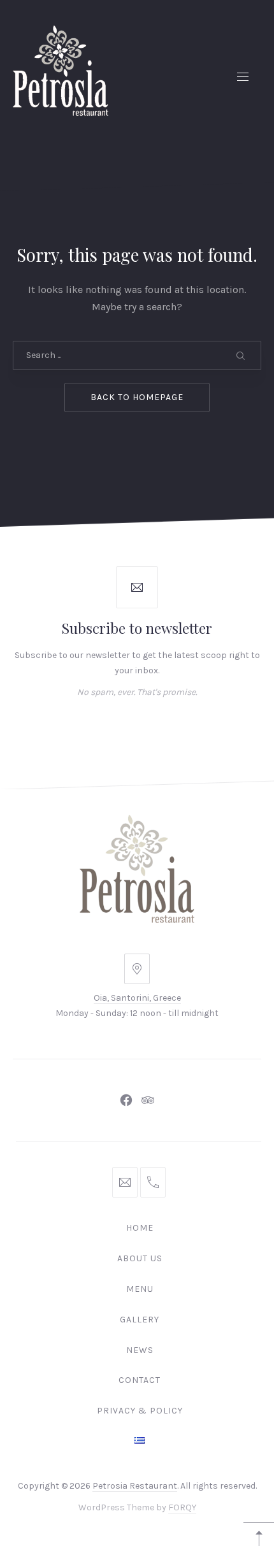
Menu (140, 1289)
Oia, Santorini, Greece (137, 997)
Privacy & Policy (140, 1410)
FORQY (182, 1508)
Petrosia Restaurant (134, 1485)
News (140, 1350)
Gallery (139, 1319)
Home (140, 1227)
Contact (140, 1380)
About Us (139, 1258)
